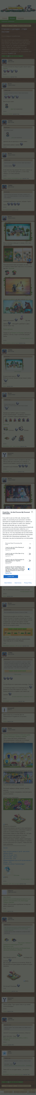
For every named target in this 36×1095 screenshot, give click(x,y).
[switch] (29, 548)
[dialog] (18, 547)
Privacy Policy (28, 582)
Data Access (18, 582)
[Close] (32, 512)
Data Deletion (8, 582)
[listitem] (18, 544)
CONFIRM (11, 576)
